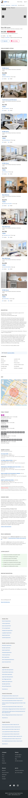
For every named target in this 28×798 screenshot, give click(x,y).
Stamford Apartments (6, 637)
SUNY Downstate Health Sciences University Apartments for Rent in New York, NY (13, 712)
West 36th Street (6, 226)
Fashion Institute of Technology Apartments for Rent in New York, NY (13, 703)
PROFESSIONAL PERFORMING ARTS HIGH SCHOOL (11, 466)
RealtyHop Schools (4, 487)
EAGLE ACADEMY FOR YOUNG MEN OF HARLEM (10, 473)
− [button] (2, 383)
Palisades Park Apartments (7, 630)
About (3, 754)
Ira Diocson (5, 171)
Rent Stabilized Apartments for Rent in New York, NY (12, 741)
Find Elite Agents (18, 754)
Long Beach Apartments (6, 632)
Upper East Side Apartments (7, 676)
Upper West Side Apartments (7, 669)
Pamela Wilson (6, 298)
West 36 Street (5, 195)
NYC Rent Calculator (19, 760)
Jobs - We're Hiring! (18, 772)
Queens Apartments (6, 650)
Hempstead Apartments (6, 652)
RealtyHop (4, 763)
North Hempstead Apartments (8, 659)
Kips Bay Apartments (6, 683)
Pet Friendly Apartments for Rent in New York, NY (11, 738)
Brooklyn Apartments (6, 647)
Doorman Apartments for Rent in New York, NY (11, 726)
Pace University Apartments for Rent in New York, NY (12, 700)
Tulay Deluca (7, 37)
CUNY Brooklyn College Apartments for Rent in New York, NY (13, 709)
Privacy (3, 760)
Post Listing (19, 1)
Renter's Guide (18, 756)
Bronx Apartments (5, 657)
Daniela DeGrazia (6, 140)
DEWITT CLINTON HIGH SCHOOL (7, 480)
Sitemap (3, 776)
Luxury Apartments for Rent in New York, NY (10, 731)
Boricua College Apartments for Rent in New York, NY (12, 714)
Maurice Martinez (6, 76)
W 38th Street (5, 68)
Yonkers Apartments (6, 623)
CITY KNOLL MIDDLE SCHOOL (7, 460)
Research (4, 770)
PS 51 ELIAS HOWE (4, 453)
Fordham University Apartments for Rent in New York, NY (13, 698)
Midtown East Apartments (7, 681)
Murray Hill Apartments (6, 686)
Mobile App (4, 774)
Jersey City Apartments (6, 625)
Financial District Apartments (7, 672)
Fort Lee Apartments (6, 628)
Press (3, 756)
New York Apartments (6, 621)
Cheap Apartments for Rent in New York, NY (10, 724)
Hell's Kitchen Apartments (7, 674)
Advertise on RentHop (19, 770)
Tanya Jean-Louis (6, 235)
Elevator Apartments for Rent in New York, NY (11, 729)
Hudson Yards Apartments (6, 526)
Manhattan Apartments (6, 645)
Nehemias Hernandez (7, 203)
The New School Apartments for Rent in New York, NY (12, 706)
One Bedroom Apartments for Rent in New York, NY (12, 736)
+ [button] (2, 381)
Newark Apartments (6, 635)
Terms (3, 758)
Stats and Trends (5, 772)
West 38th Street (6, 258)
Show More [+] (5, 689)
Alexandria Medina (7, 267)
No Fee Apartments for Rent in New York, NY (10, 734)
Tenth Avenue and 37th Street (9, 99)
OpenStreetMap (24, 405)
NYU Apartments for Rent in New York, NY (10, 695)
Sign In (25, 1)
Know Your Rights (10, 352)
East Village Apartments (6, 679)
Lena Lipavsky (6, 108)
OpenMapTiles (18, 405)
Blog (16, 758)
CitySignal (4, 778)
